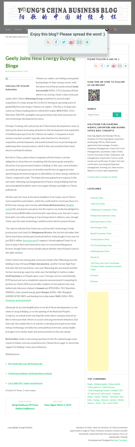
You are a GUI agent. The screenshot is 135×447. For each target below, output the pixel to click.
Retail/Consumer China (100, 233)
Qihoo (90, 396)
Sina (121, 396)
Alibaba (97, 384)
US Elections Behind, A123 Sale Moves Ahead (30, 373)
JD (88, 393)
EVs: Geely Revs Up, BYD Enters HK (25, 363)
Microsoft (106, 393)
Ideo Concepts (120, 440)
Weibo (121, 400)
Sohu (89, 400)
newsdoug (11, 71)
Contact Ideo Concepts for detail (102, 177)
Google (114, 390)
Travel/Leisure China (99, 239)
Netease (116, 393)
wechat (113, 400)
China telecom (94, 387)
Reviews (94, 281)
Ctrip (90, 390)
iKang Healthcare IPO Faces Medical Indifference (25, 405)
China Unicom (108, 387)
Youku (98, 403)
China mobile (114, 384)
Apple (104, 384)
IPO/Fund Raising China (101, 245)
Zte (104, 403)
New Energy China (98, 227)
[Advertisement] (98, 331)
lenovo (94, 393)
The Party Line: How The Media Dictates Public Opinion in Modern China (106, 266)
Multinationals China (99, 251)
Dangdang (97, 390)
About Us (94, 257)
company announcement (18, 300)
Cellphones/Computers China (103, 209)
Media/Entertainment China (103, 215)
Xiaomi (90, 403)
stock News (112, 403)
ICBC (120, 390)
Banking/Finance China (100, 221)
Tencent (104, 400)
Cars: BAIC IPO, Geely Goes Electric (25, 383)
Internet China (96, 197)
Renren (105, 396)
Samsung (114, 396)
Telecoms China (97, 203)
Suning (96, 400)
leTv (99, 393)
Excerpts (94, 275)
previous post (30, 240)
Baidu (90, 384)
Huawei (106, 390)
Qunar (97, 396)
